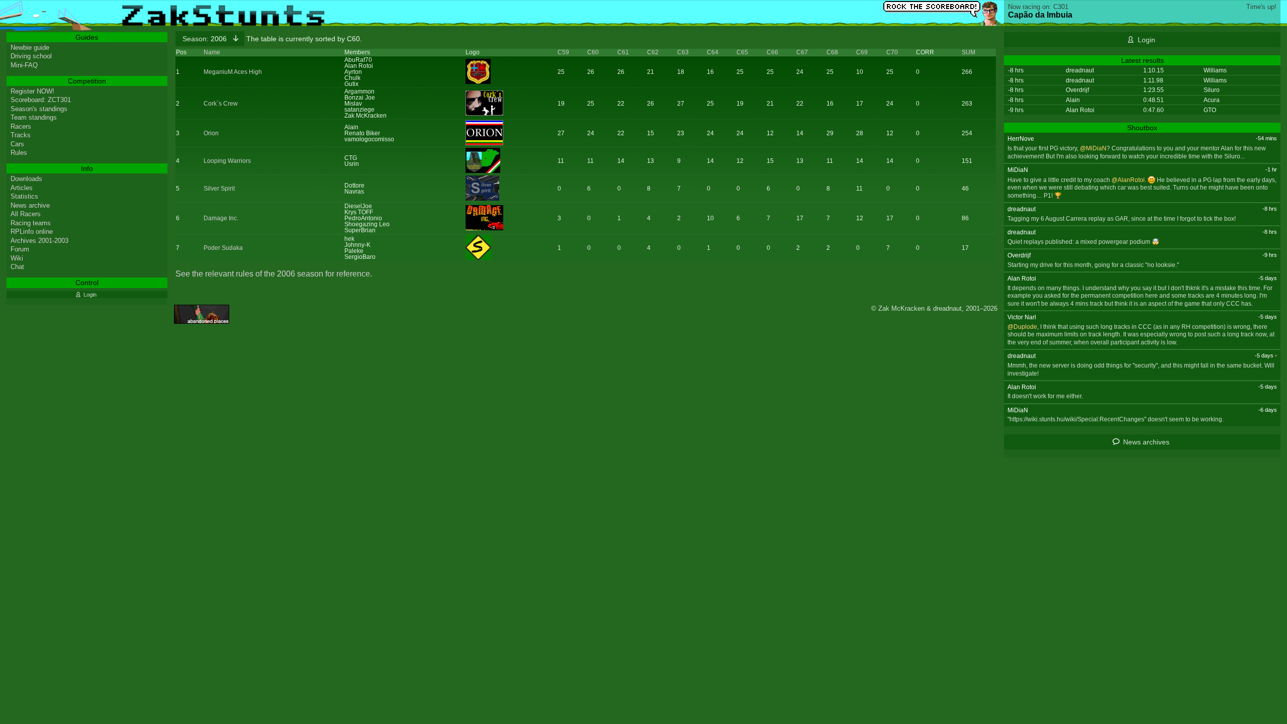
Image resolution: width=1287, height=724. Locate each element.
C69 (862, 52)
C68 (832, 52)
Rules (19, 152)
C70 (892, 52)
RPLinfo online (32, 231)
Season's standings (39, 109)
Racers (21, 126)
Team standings (34, 117)
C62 (653, 52)
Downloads (26, 179)
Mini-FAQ (24, 65)
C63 (683, 52)
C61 (623, 52)
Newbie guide (30, 47)
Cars (17, 144)
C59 (563, 52)
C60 (593, 52)
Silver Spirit (219, 188)
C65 (742, 52)
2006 (205, 39)
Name (212, 52)
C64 (712, 52)
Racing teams (31, 223)
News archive (30, 205)
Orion (211, 133)
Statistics (24, 196)
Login (1146, 40)
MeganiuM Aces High (233, 71)
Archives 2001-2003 (39, 240)
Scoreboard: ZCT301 (41, 100)
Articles (22, 188)
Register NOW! (32, 91)
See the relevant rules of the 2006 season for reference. (273, 273)
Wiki (17, 258)
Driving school (31, 56)
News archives (1146, 442)
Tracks (21, 135)
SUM (968, 52)
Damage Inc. (221, 218)
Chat (17, 266)
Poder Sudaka (223, 247)
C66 (772, 52)
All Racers (26, 214)
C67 (802, 52)
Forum (20, 249)
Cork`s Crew (221, 103)
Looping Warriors (227, 160)
